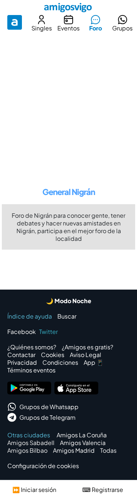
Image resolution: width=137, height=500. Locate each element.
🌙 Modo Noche (68, 301)
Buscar (66, 316)
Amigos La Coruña (82, 435)
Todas (108, 450)
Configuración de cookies (43, 466)
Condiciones (60, 362)
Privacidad (22, 362)
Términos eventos (31, 370)
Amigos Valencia (83, 442)
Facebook (21, 331)
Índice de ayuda (29, 316)
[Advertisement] (68, 107)
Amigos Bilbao (27, 450)
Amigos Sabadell (30, 442)
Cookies (52, 355)
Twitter (48, 331)
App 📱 (94, 362)
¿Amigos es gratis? (87, 347)
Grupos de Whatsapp (49, 407)
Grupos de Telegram (47, 417)
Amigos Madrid (74, 450)
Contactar (21, 355)
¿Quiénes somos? (31, 347)
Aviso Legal (85, 355)
